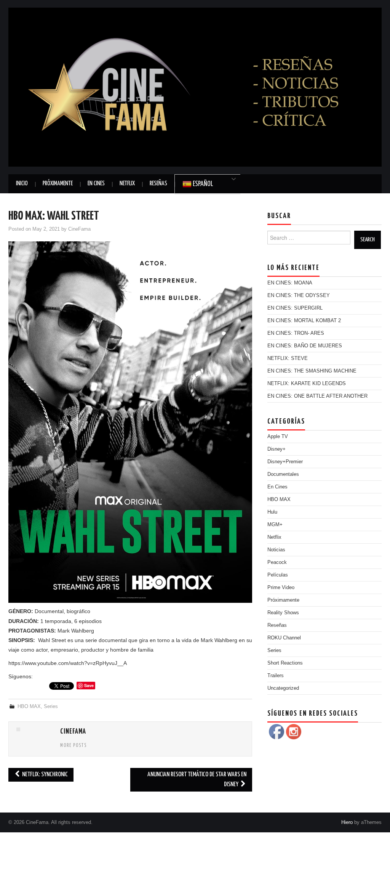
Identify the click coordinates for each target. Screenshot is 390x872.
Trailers (275, 675)
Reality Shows (283, 612)
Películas (277, 575)
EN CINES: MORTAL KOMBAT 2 (304, 320)
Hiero (347, 822)
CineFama (79, 229)
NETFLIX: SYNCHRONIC (44, 774)
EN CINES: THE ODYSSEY (298, 295)
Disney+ (276, 449)
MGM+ (275, 524)
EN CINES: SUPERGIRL (295, 308)
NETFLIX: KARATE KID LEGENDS (306, 383)
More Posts (73, 746)
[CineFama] (195, 87)
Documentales (283, 474)
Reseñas (158, 183)
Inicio (22, 183)
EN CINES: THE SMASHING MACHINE (311, 371)
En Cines (96, 183)
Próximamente (58, 183)
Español (202, 184)
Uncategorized (283, 688)
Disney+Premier (285, 461)
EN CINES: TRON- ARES (295, 333)
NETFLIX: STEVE (287, 358)
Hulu (272, 512)
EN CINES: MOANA (289, 283)
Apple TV (277, 436)
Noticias (276, 549)
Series (51, 706)
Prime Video (280, 587)
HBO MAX (29, 706)
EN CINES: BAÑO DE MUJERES (304, 345)
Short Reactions (285, 663)
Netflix (127, 183)
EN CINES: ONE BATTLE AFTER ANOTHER (317, 396)
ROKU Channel (284, 638)
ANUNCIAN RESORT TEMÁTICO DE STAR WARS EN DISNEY (196, 779)
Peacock (277, 562)
